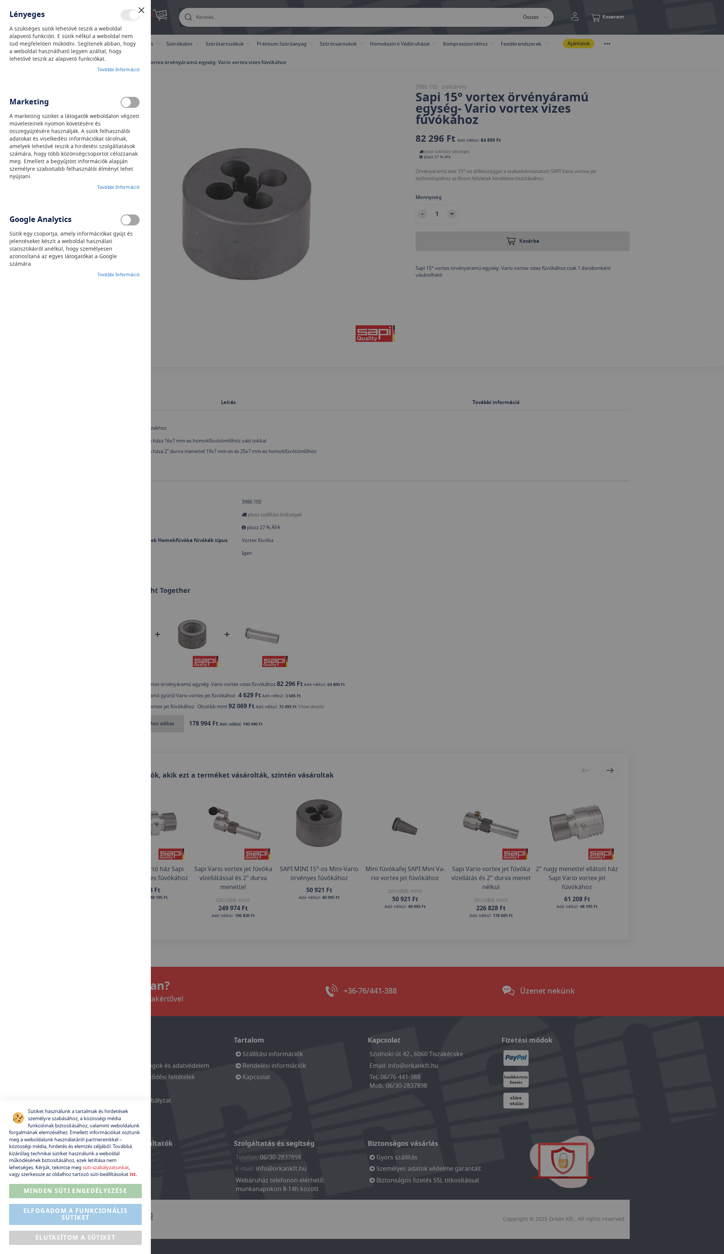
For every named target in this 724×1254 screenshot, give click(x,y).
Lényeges (130, 14)
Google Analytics (130, 219)
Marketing (130, 102)
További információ (118, 70)
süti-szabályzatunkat (106, 1167)
